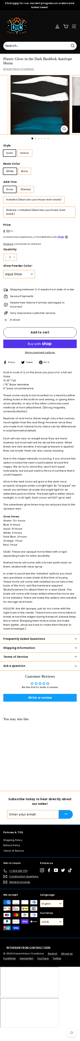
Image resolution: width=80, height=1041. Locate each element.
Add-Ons (10, 182)
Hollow (24, 153)
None (9, 189)
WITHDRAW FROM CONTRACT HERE (28, 947)
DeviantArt (26, 958)
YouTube (43, 958)
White (10, 171)
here (15, 3)
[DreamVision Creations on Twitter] (63, 870)
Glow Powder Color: (18, 266)
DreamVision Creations (18, 69)
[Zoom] (64, 129)
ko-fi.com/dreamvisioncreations (19, 1033)
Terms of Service (13, 850)
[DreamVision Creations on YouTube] (56, 870)
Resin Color (11, 164)
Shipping (8, 243)
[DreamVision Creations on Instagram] (42, 870)
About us (67, 953)
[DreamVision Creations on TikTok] (70, 870)
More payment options (40, 352)
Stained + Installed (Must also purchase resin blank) (36, 212)
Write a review (40, 697)
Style (7, 145)
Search (52, 953)
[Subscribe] (66, 814)
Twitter (57, 958)
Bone (24, 171)
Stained (26, 189)
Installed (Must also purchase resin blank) (34, 199)
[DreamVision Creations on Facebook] (49, 870)
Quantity (10, 249)
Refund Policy (11, 845)
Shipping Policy (12, 840)
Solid (9, 153)
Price (7, 225)
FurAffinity (9, 958)
